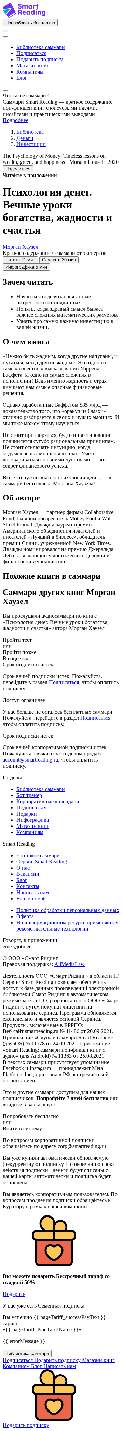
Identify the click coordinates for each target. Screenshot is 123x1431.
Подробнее (15, 120)
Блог (21, 78)
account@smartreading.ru (30, 760)
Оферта (25, 916)
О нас (23, 868)
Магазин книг (32, 65)
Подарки (26, 814)
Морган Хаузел (20, 247)
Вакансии (27, 874)
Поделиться (17, 168)
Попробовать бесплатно (30, 22)
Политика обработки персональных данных (67, 910)
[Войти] (5, 31)
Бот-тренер (29, 795)
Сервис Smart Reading (41, 861)
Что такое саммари (38, 855)
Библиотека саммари (40, 47)
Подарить (14, 1294)
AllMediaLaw (69, 964)
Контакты (27, 886)
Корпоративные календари (47, 801)
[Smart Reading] (24, 16)
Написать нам (32, 892)
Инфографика (32, 820)
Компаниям (29, 72)
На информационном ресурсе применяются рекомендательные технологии (67, 926)
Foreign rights (31, 898)
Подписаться (31, 53)
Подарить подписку (39, 59)
